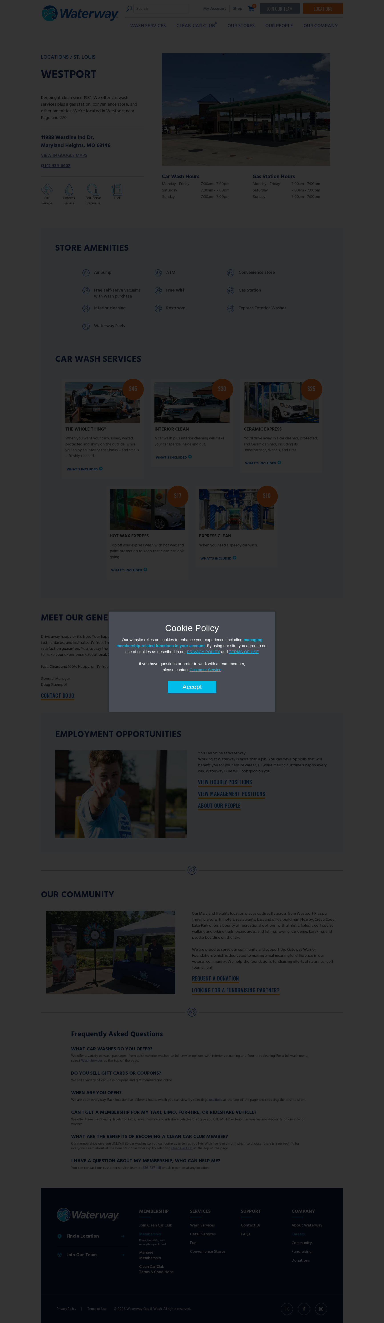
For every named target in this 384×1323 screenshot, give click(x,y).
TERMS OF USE (244, 652)
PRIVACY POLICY (203, 652)
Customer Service (205, 670)
